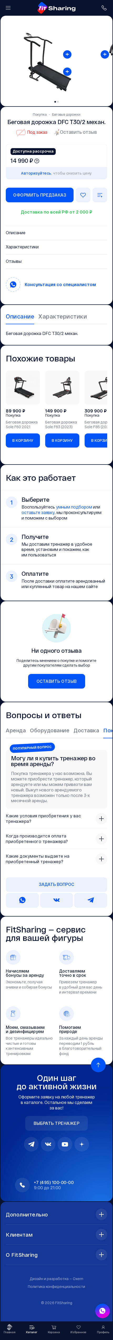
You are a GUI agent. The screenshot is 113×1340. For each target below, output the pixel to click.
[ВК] (48, 1144)
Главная (10, 1332)
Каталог (31, 1332)
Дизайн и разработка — (56, 1278)
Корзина (54, 1332)
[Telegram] (31, 1144)
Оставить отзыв (78, 132)
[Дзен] (81, 1144)
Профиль (103, 1332)
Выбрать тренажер (56, 1123)
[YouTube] (65, 1144)
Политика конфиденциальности (56, 1286)
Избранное (78, 1332)
